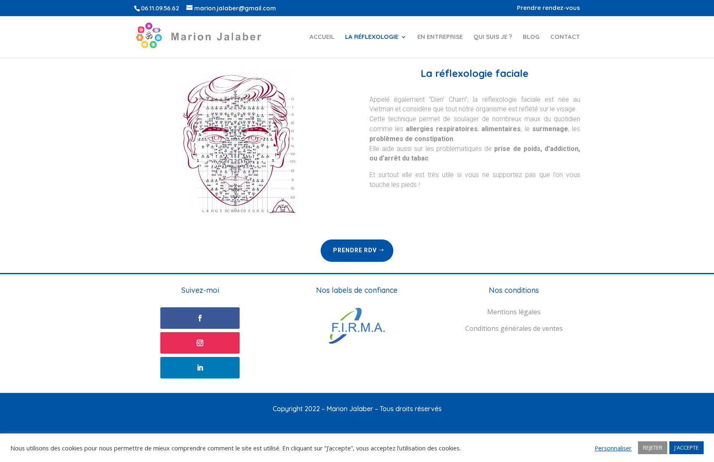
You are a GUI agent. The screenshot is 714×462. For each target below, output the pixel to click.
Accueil (321, 37)
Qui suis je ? (493, 37)
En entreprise (440, 37)
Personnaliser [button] (613, 448)
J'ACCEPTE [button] (686, 447)
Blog (531, 37)
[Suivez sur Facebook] (200, 318)
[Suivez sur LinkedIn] (200, 367)
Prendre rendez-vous (548, 8)
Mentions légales (513, 311)
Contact (565, 37)
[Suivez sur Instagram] (200, 343)
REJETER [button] (652, 447)
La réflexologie (371, 37)
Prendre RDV (355, 250)
